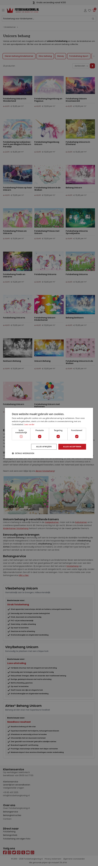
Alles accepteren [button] (72, 446)
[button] (23, 453)
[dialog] (49, 433)
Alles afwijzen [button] (44, 446)
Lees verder (29, 424)
